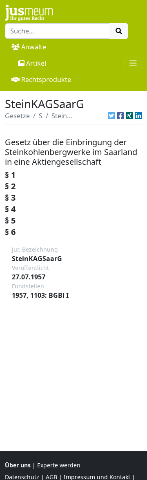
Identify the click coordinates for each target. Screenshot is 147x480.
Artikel (36, 63)
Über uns (18, 465)
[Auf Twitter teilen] (111, 116)
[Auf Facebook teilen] (120, 116)
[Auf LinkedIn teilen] (138, 116)
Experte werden (58, 465)
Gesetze (17, 115)
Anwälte (33, 46)
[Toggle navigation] (133, 63)
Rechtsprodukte (46, 79)
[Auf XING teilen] (129, 116)
